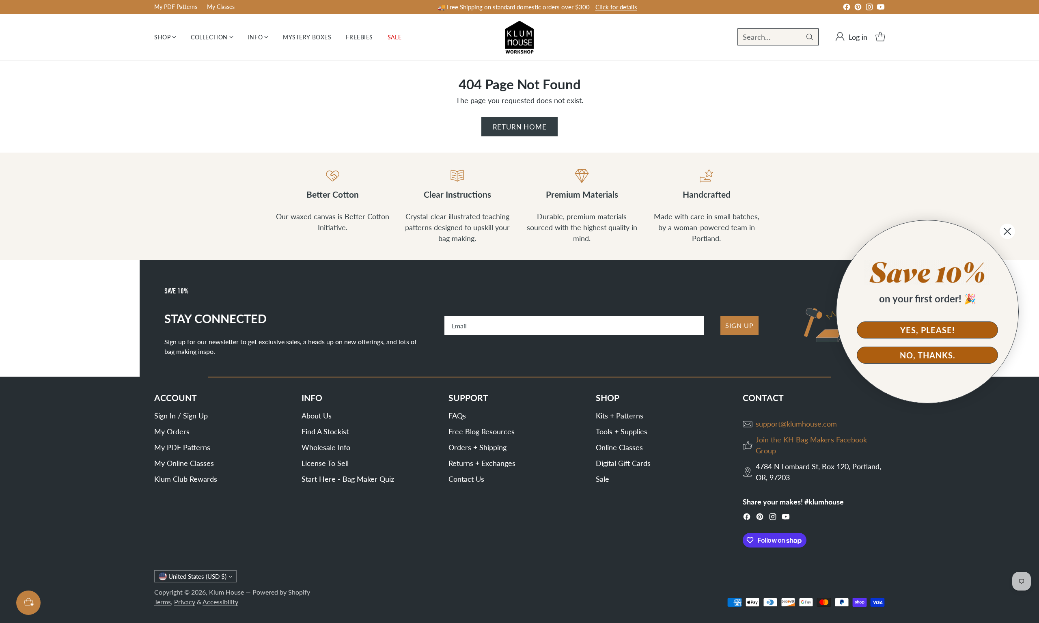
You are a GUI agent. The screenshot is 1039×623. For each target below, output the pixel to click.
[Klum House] (519, 37)
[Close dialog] (1007, 231)
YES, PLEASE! (927, 330)
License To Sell (325, 463)
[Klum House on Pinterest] (858, 8)
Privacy (184, 602)
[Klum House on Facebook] (847, 8)
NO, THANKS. (927, 355)
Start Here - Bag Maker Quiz (348, 478)
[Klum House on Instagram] (869, 8)
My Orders (172, 431)
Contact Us (466, 478)
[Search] (810, 36)
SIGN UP (739, 325)
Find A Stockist (325, 431)
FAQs (457, 415)
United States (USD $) (197, 576)
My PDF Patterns (182, 447)
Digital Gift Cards (623, 463)
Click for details (616, 7)
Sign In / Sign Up (181, 415)
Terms (162, 602)
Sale (602, 478)
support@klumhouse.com (796, 423)
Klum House (226, 592)
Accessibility (220, 602)
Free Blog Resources (481, 431)
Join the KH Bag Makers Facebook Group (811, 445)
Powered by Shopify (281, 592)
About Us (317, 415)
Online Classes (619, 447)
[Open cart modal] (880, 37)
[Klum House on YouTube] (881, 8)
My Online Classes (184, 463)
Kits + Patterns (619, 415)
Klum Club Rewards (185, 478)
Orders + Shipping (477, 447)
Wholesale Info (326, 447)
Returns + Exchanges (481, 463)
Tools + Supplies (621, 431)
